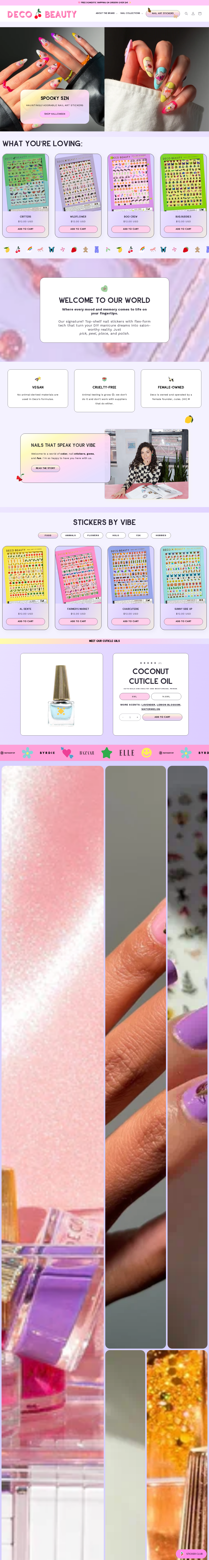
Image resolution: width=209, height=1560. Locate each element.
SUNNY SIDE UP (183, 609)
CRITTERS (25, 217)
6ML (134, 696)
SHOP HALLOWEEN (54, 114)
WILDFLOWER (78, 217)
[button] (106, 13)
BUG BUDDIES (183, 217)
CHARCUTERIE (131, 609)
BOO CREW (131, 217)
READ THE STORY (45, 468)
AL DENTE (25, 609)
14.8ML (166, 696)
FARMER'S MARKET (78, 609)
